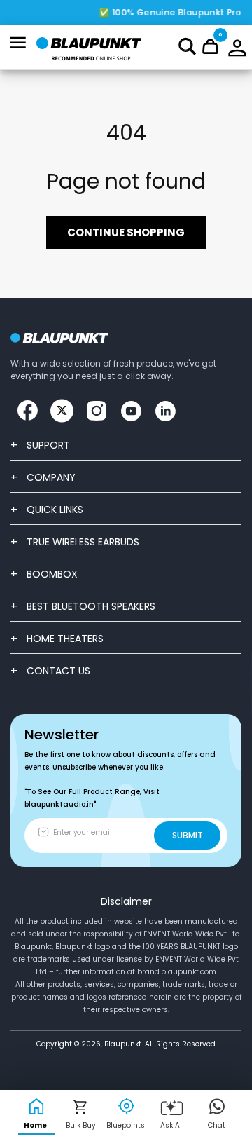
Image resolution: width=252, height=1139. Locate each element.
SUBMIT (187, 835)
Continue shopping (126, 232)
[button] (187, 46)
